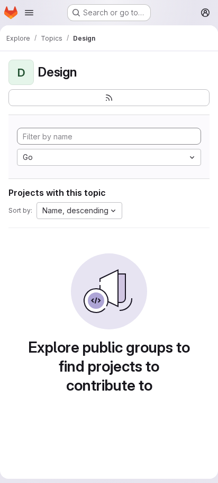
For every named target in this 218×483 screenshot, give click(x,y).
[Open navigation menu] (29, 12)
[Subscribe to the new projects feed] (109, 97)
